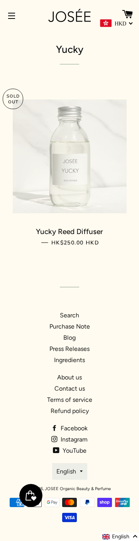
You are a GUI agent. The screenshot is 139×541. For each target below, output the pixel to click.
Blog (69, 337)
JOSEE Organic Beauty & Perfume (78, 488)
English (66, 471)
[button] (120, 537)
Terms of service (69, 399)
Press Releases (69, 348)
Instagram (73, 439)
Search (69, 315)
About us (69, 377)
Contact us (69, 388)
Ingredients (69, 360)
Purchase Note (69, 326)
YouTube (73, 450)
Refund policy (70, 411)
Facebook (73, 428)
